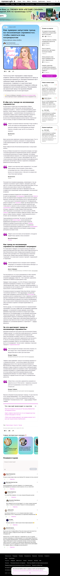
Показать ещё (49, 75)
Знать (24, 1)
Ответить (12, 479)
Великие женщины (29, 4)
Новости (7, 4)
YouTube (10, 240)
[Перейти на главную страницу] (7, 1)
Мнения (17, 4)
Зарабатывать (41, 1)
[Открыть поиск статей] (55, 1)
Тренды (12, 4)
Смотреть (34, 1)
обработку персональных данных (35, 570)
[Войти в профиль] (58, 1)
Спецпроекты (51, 4)
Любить (29, 1)
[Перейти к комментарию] (49, 90)
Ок (30, 572)
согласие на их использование (20, 570)
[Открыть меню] (37, 474)
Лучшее (19, 1)
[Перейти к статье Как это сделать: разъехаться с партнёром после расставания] (49, 51)
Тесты (22, 4)
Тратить (49, 1)
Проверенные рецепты (41, 4)
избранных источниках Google (28, 95)
